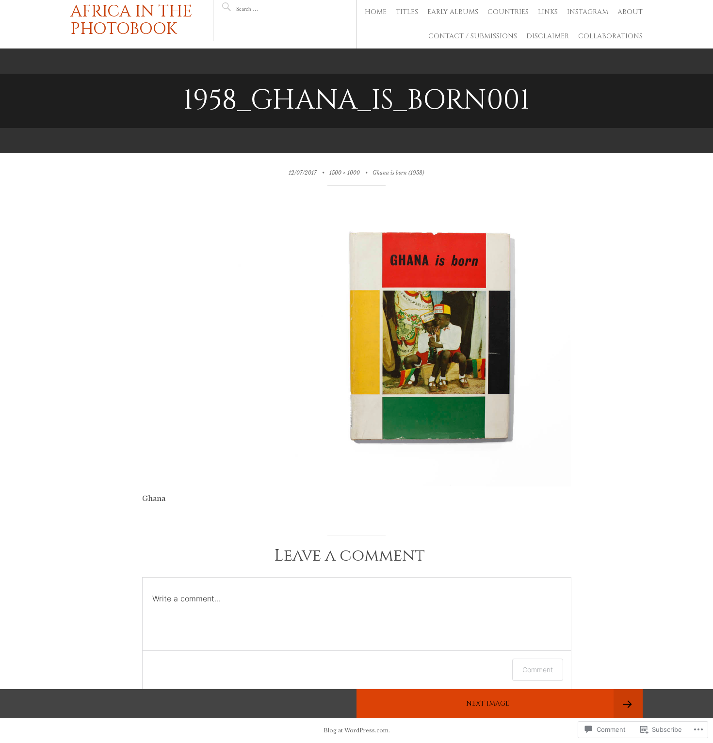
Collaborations (610, 36)
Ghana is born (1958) (398, 173)
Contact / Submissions (472, 36)
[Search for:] (265, 8)
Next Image (487, 703)
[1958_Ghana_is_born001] (356, 484)
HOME (376, 11)
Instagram (587, 11)
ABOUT (630, 11)
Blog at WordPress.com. (357, 730)
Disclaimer (547, 36)
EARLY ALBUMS (452, 11)
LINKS (548, 11)
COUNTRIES (508, 11)
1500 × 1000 (344, 173)
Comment (537, 669)
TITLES (407, 11)
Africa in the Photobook (131, 20)
